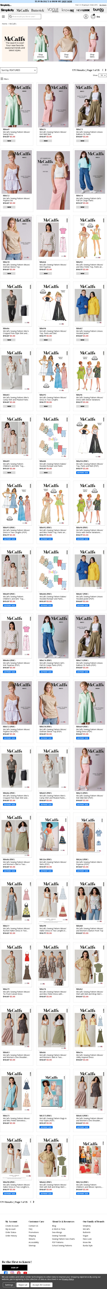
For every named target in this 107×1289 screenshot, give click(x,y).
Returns (32, 1239)
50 (102, 75)
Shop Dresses (40, 55)
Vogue (85, 1235)
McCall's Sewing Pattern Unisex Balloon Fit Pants (89, 133)
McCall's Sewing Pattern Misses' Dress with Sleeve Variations (89, 398)
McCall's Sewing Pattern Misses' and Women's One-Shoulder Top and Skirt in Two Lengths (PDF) (89, 1119)
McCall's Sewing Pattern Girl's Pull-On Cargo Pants (88, 199)
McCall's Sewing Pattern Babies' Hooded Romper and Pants (53, 465)
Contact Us (33, 1226)
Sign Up (14, 1267)
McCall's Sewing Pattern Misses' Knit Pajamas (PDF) (16, 664)
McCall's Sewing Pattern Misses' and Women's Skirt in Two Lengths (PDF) (16, 863)
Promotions (34, 1232)
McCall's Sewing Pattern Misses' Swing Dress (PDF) (89, 730)
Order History (11, 1235)
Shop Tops (66, 55)
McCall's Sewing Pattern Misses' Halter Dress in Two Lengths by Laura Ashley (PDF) (16, 1186)
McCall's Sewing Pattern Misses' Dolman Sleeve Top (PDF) (53, 730)
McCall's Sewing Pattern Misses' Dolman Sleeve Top (16, 266)
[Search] (10, 17)
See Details (102, 5)
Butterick (86, 1232)
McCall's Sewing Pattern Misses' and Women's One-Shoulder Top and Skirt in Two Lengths (16, 1056)
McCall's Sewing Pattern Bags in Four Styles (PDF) (53, 1119)
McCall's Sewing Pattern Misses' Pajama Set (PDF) (16, 730)
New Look (87, 1239)
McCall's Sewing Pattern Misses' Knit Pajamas (53, 266)
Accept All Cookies (41, 1284)
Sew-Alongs (57, 1232)
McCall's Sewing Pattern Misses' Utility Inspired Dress (89, 1056)
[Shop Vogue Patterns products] (53, 10)
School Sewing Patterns (62, 1245)
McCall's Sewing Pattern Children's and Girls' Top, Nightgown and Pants (13, 465)
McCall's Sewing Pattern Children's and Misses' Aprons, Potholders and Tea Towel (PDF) (89, 1186)
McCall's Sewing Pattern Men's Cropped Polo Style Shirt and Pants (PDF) (16, 797)
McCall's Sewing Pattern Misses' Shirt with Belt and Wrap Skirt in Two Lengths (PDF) (53, 1186)
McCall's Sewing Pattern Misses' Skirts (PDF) (53, 863)
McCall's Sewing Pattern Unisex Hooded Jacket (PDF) (89, 598)
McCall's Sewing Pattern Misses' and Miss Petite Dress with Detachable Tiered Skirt (53, 993)
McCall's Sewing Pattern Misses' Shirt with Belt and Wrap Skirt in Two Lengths (89, 993)
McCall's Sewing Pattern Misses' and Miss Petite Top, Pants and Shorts (89, 266)
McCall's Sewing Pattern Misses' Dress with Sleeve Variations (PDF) (89, 531)
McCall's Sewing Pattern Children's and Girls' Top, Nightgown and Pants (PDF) (15, 598)
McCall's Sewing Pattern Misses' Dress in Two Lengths (53, 398)
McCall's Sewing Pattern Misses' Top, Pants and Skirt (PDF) (89, 465)
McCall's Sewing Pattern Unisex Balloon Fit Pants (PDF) (89, 664)
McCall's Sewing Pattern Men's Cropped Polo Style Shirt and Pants (16, 332)
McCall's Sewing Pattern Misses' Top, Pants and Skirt (53, 332)
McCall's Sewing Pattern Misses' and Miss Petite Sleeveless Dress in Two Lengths (16, 1119)
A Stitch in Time (58, 1229)
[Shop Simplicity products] (7, 10)
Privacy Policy (67, 1279)
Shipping (32, 1235)
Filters (6, 79)
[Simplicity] (5, 5)
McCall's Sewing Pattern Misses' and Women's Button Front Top (89, 929)
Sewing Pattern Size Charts (63, 1239)
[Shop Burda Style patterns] (98, 10)
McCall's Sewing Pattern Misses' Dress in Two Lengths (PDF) (16, 531)
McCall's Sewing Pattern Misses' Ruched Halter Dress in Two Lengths (16, 929)
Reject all (23, 1284)
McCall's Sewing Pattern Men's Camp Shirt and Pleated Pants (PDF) (52, 797)
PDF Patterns (57, 1242)
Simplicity (87, 1226)
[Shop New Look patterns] (83, 10)
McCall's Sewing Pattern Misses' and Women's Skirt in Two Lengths (53, 1056)
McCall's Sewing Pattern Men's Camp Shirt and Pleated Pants (16, 398)
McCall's (12, 23)
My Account (10, 1229)
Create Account (12, 1226)
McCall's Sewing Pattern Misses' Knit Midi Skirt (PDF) (89, 797)
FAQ (30, 1229)
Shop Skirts (92, 55)
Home (4, 23)
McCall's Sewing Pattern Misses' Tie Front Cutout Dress (16, 993)
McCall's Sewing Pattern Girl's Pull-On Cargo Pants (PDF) (52, 664)
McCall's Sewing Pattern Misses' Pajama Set (16, 199)
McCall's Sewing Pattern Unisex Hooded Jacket (89, 332)
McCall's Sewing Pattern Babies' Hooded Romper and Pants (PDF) (53, 598)
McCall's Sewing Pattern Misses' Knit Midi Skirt (53, 133)
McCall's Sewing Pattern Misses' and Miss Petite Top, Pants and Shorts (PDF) (53, 531)
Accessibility (34, 1242)
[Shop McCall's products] (22, 10)
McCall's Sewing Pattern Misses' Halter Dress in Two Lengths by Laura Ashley (53, 929)
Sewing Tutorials (59, 1235)
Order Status (10, 1232)
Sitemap (32, 1245)
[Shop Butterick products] (37, 10)
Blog (54, 1226)
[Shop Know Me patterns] (68, 10)
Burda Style (88, 1245)
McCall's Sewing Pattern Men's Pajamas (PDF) (89, 863)
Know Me (87, 1242)
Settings (9, 1284)
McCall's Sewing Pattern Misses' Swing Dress (16, 133)
